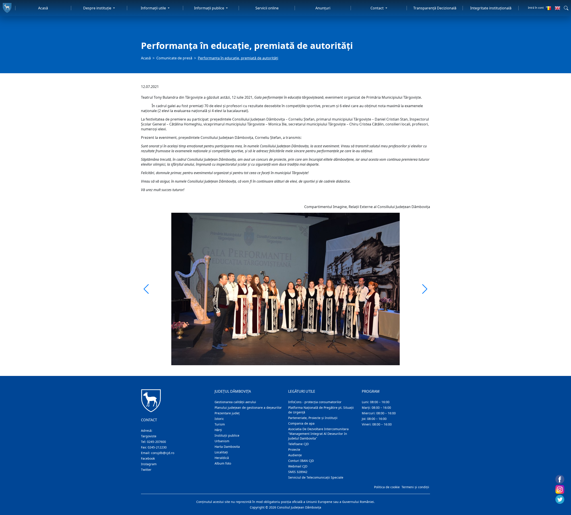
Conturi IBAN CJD (301, 461)
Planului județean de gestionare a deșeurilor (248, 407)
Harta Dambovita (227, 446)
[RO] (548, 8)
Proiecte (294, 449)
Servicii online (267, 8)
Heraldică (222, 458)
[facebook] (559, 479)
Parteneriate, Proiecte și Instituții (312, 418)
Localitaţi (221, 452)
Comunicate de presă (174, 58)
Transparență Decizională (434, 8)
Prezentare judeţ (227, 413)
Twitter (146, 469)
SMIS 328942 (297, 472)
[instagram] (559, 489)
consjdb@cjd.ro (162, 453)
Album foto (223, 463)
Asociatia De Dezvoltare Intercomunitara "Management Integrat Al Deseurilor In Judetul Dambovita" (318, 433)
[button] (566, 8)
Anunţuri (322, 8)
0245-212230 (157, 447)
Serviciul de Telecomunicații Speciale (315, 477)
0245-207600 (156, 442)
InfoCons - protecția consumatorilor (314, 402)
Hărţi (218, 430)
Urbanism (222, 441)
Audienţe (295, 455)
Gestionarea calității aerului (235, 402)
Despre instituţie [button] (97, 8)
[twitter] (559, 499)
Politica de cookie (387, 487)
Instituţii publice (227, 435)
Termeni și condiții (415, 487)
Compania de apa (301, 423)
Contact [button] (377, 8)
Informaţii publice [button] (209, 8)
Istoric (219, 419)
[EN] (557, 8)
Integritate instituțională (490, 8)
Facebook (148, 458)
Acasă (43, 8)
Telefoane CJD (298, 444)
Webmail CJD (297, 466)
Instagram (149, 464)
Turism (220, 424)
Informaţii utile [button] (154, 8)
